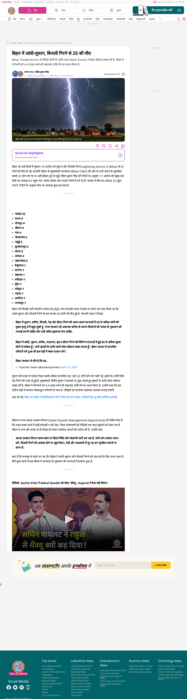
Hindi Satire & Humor (82, 665)
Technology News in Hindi (171, 665)
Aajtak (17, 1)
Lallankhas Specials (80, 668)
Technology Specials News (171, 674)
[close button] (178, 19)
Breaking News (78, 671)
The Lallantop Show (52, 665)
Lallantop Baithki (50, 677)
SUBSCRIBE (161, 565)
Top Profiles (77, 692)
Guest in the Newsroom (54, 671)
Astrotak (75, 1)
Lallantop (6, 1)
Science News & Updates (170, 671)
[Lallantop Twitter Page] (15, 687)
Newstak (50, 1)
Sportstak (39, 1)
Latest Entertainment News (110, 684)
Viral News (76, 695)
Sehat (44, 692)
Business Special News (140, 671)
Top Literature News (81, 686)
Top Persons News (80, 689)
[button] (158, 10)
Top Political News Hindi (83, 674)
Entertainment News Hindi (113, 670)
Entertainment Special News (111, 677)
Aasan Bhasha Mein (52, 683)
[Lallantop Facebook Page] (9, 687)
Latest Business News (140, 668)
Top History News (80, 677)
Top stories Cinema (109, 673)
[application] (68, 519)
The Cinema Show (51, 695)
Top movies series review (112, 680)
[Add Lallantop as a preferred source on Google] (111, 74)
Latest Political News (81, 683)
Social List (47, 686)
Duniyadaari (48, 668)
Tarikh (45, 689)
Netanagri (47, 674)
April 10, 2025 (68, 367)
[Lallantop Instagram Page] (21, 687)
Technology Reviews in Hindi (169, 678)
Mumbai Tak (62, 1)
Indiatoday (27, 1)
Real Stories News (80, 680)
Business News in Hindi (141, 665)
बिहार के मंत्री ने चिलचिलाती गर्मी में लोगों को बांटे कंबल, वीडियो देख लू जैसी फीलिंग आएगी (70, 397)
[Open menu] (9, 19)
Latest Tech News (166, 668)
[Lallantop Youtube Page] (28, 687)
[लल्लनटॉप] (11, 10)
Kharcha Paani (49, 680)
